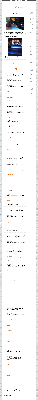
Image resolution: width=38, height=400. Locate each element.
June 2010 (31, 86)
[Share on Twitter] (10, 66)
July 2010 (31, 85)
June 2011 (31, 76)
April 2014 (31, 51)
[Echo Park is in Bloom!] (0, 200)
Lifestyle (31, 39)
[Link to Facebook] (33, 5)
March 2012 (31, 69)
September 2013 (32, 55)
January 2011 (31, 80)
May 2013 (31, 58)
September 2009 (32, 93)
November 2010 (32, 82)
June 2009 (31, 95)
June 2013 (31, 57)
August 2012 (31, 65)
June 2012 (31, 67)
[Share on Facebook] (6, 66)
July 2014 (31, 50)
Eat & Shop (15, 10)
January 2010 (31, 90)
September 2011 (32, 74)
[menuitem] (5, 2)
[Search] (33, 4)
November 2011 (32, 72)
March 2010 (31, 88)
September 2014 (32, 49)
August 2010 (31, 84)
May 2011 (31, 77)
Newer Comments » (24, 394)
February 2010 (31, 89)
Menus (30, 41)
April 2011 (31, 78)
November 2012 (32, 63)
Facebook (31, 29)
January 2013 (31, 61)
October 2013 (31, 54)
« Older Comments (5, 394)
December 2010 (32, 81)
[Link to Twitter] (32, 5)
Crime (30, 36)
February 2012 (31, 70)
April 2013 (31, 59)
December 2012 (32, 62)
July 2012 (31, 66)
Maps (30, 40)
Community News (32, 35)
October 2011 (31, 73)
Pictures (31, 43)
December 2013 (32, 53)
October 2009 (31, 92)
